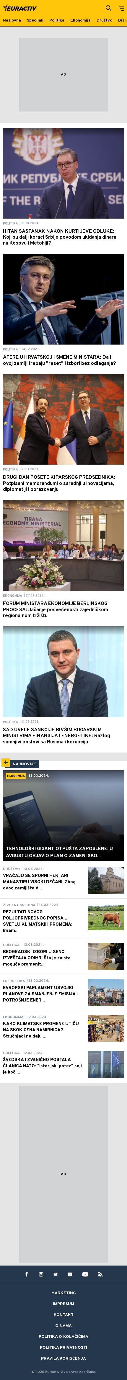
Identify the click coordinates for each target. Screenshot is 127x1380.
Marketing (63, 1293)
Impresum (63, 1304)
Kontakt (64, 1314)
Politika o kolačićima (63, 1336)
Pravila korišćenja (63, 1358)
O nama (63, 1325)
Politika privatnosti (63, 1347)
